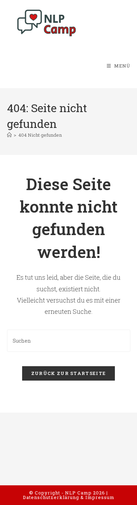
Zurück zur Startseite (68, 373)
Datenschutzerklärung (51, 497)
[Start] (9, 135)
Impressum (100, 497)
